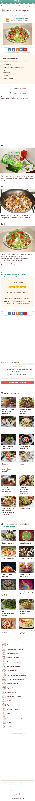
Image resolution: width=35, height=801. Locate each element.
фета (28, 273)
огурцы (24, 273)
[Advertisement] (17, 121)
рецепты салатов (16, 274)
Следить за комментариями (25, 364)
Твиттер (21, 49)
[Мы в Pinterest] (19, 794)
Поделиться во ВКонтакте (9, 49)
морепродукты (14, 273)
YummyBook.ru (17, 1)
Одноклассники (17, 49)
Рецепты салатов (16, 271)
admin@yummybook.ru (23, 303)
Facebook (13, 49)
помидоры (7, 273)
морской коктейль (6, 274)
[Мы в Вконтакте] (16, 794)
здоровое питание (19, 276)
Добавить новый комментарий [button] (17, 382)
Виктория (17, 88)
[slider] (17, 287)
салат (20, 273)
